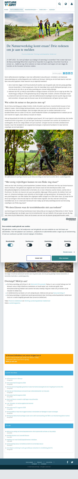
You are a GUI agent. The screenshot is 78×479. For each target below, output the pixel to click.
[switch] (29, 245)
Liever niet (38, 258)
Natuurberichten (16, 9)
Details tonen (67, 252)
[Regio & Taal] (66, 4)
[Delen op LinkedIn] (69, 73)
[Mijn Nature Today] (72, 4)
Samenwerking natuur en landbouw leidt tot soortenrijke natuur (25, 444)
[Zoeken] (59, 4)
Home (6, 9)
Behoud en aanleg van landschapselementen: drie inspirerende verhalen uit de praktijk (31, 431)
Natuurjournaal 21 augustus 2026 (16, 407)
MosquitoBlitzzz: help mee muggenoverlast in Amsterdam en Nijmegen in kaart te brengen (32, 411)
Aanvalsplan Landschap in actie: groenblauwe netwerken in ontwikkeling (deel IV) (30, 448)
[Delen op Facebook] (64, 73)
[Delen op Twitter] (66, 73)
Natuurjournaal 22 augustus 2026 (16, 395)
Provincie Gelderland (27, 54)
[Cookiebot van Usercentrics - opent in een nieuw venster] (67, 219)
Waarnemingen (30, 9)
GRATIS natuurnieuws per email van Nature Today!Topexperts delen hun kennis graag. (22, 359)
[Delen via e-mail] (72, 73)
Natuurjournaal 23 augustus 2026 (16, 383)
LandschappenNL (14, 303)
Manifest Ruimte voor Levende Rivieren (18, 435)
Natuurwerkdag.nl (59, 293)
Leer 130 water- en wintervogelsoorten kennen (20, 403)
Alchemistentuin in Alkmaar (14, 378)
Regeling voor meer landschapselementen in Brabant (22, 439)
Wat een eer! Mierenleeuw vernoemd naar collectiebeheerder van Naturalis (28, 391)
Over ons (42, 9)
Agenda (52, 9)
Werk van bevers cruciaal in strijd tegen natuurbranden (22, 399)
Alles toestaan (63, 258)
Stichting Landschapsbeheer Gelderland (45, 54)
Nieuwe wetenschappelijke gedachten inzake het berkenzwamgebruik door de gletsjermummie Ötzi (35, 387)
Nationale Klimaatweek (38, 284)
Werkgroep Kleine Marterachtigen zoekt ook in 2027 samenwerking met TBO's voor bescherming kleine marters (38, 416)
